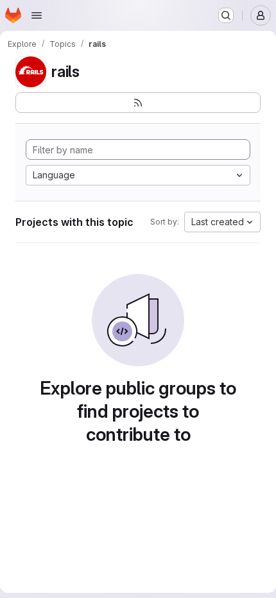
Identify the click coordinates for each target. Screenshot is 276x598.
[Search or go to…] (226, 15)
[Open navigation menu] (36, 15)
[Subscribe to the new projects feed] (138, 102)
